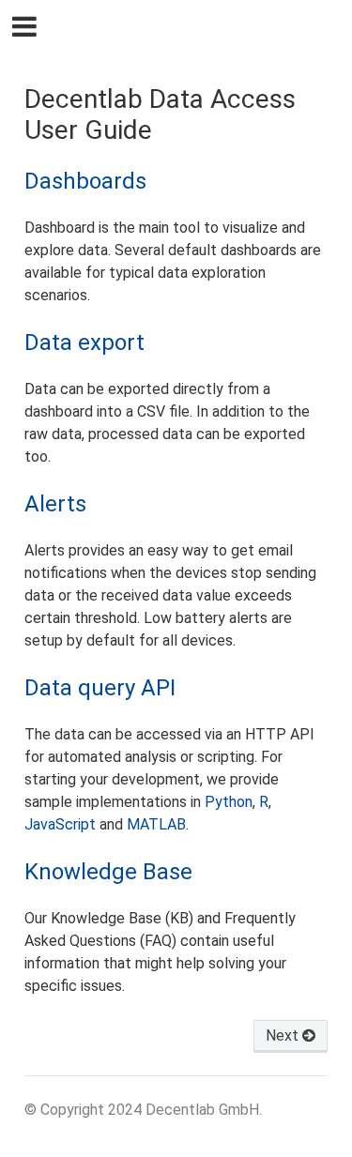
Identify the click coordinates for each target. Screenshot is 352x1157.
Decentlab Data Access (188, 29)
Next (284, 1035)
